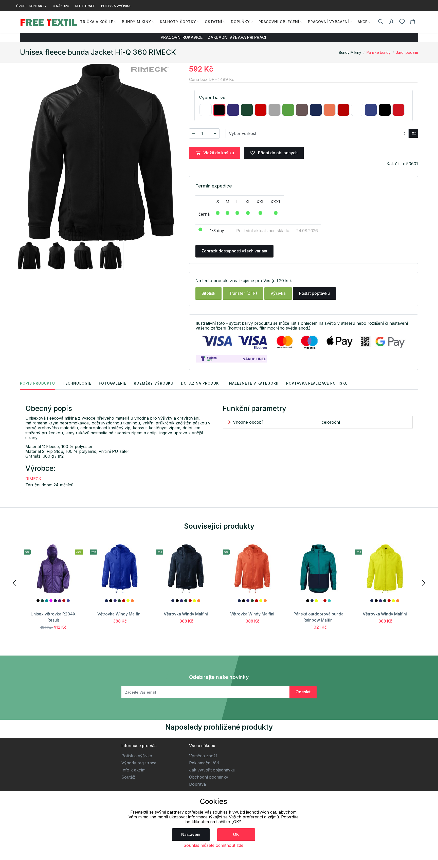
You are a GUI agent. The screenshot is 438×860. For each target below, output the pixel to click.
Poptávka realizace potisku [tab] (317, 383)
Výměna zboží (203, 755)
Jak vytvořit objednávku (212, 769)
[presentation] (15, 582)
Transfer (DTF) (243, 293)
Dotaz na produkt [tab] (201, 383)
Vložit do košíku (218, 152)
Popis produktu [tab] (37, 383)
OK (236, 834)
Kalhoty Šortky (178, 22)
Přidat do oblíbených (277, 152)
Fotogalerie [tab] (112, 383)
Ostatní (213, 22)
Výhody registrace (138, 762)
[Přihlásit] (391, 22)
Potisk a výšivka (136, 755)
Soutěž (128, 777)
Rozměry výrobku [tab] (153, 383)
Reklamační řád (204, 762)
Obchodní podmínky (208, 777)
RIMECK (33, 478)
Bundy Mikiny (136, 22)
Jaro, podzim (407, 52)
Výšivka (278, 293)
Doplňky (240, 22)
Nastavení (190, 834)
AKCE (363, 22)
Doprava (197, 784)
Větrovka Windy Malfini (119, 613)
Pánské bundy (379, 52)
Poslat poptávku (314, 293)
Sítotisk (208, 293)
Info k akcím (133, 769)
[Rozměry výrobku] (413, 133)
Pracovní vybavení (328, 22)
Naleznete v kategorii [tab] (254, 383)
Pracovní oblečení (279, 22)
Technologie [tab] (77, 383)
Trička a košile (96, 22)
